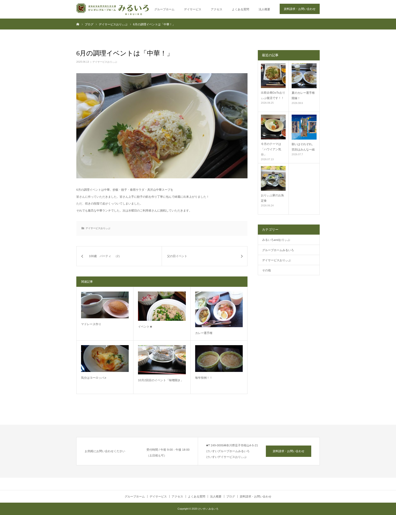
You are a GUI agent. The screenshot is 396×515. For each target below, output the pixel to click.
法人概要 (264, 9)
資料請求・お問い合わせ (300, 9)
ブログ (230, 496)
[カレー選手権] (219, 309)
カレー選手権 (203, 333)
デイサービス (192, 9)
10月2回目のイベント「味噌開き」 (160, 380)
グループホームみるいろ (278, 250)
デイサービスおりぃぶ (104, 61)
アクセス (216, 9)
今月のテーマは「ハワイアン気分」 (271, 149)
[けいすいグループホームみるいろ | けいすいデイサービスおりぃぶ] (112, 9)
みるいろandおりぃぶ (276, 239)
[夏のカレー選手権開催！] (304, 75)
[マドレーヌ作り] (105, 305)
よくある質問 (240, 9)
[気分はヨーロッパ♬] (105, 358)
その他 (266, 270)
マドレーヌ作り (91, 324)
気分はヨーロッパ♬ (94, 377)
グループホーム (164, 9)
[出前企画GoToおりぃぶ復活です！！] (273, 75)
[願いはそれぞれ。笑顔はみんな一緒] (304, 127)
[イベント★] (162, 306)
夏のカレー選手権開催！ (303, 95)
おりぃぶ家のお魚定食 (272, 198)
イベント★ (145, 326)
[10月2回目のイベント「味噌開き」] (162, 359)
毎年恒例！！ (203, 377)
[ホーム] (77, 24)
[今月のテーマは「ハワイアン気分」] (273, 127)
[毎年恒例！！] (219, 358)
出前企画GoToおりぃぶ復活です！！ (273, 95)
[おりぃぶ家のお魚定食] (273, 178)
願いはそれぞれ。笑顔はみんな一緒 (303, 146)
